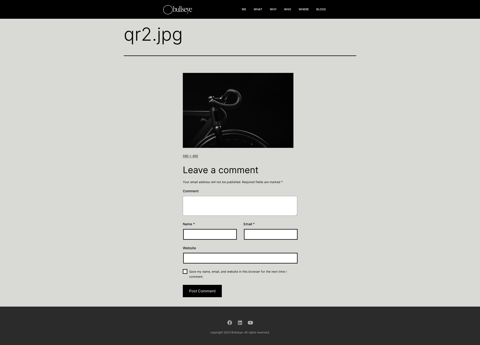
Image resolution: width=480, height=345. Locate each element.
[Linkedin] (240, 322)
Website (189, 248)
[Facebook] (229, 322)
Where (304, 9)
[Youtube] (250, 322)
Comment (191, 191)
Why (273, 9)
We (244, 9)
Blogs (321, 9)
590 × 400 (190, 156)
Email (249, 224)
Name (189, 224)
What (258, 9)
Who (287, 9)
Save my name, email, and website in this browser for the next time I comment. (237, 274)
